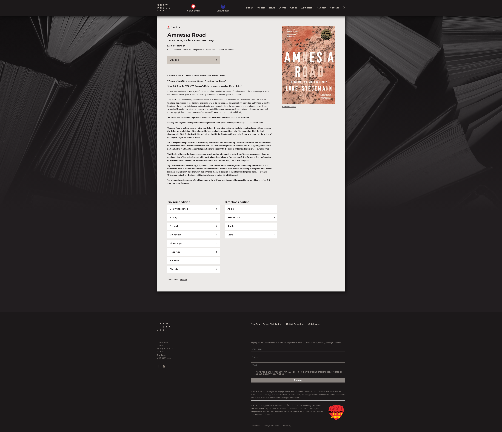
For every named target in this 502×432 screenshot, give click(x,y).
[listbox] (183, 279)
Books (249, 8)
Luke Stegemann (176, 46)
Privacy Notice (276, 374)
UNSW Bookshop (295, 324)
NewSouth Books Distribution (266, 324)
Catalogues (314, 324)
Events (282, 8)
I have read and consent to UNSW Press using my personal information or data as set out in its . (298, 373)
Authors (261, 8)
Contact (334, 8)
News (272, 8)
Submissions (307, 8)
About (293, 8)
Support (321, 8)
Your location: (173, 279)
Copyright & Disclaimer (271, 426)
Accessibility (287, 426)
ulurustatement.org (259, 408)
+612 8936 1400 (164, 358)
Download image (289, 106)
